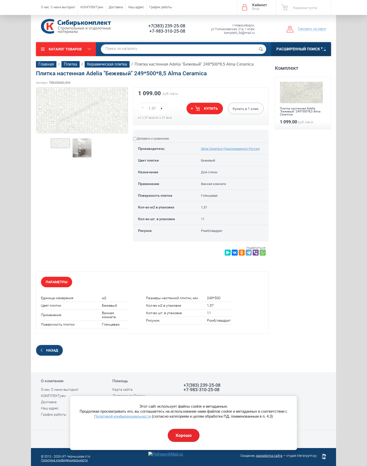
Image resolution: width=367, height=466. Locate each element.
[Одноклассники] (242, 253)
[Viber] (256, 253)
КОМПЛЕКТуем (91, 7)
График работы (160, 7)
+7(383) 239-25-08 (166, 25)
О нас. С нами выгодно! (58, 7)
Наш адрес (136, 7)
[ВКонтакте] (235, 253)
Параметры (56, 282)
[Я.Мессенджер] (228, 253)
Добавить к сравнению (152, 138)
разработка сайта (269, 456)
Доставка (116, 7)
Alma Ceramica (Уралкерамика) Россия (230, 149)
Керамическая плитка (107, 64)
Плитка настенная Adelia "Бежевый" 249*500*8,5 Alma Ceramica (300, 111)
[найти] (261, 49)
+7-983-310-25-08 (167, 31)
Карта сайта (122, 389)
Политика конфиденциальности (64, 460)
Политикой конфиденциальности (122, 416)
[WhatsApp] (263, 253)
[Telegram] (249, 253)
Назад (52, 350)
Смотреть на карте (312, 29)
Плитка (70, 64)
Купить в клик (246, 109)
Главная (46, 64)
